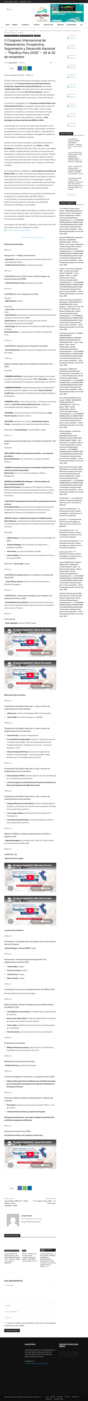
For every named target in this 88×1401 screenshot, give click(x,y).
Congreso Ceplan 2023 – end (33, 237)
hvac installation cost (66, 530)
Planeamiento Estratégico (26, 35)
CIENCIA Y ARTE (13, 31)
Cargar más (70, 195)
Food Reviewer (64, 498)
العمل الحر (62, 519)
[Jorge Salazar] (5, 63)
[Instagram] (82, 1)
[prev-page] (5, 1271)
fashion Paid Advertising (67, 509)
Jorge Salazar (13, 62)
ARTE (24, 1250)
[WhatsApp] (25, 68)
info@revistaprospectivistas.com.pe (36, 1363)
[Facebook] (79, 1)
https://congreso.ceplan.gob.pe (19, 230)
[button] (81, 24)
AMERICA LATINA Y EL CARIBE (46, 1250)
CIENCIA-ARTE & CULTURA (28, 31)
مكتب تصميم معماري (65, 552)
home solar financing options (69, 541)
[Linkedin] (29, 68)
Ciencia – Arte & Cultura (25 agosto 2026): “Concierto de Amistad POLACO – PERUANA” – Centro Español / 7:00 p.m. (30, 1257)
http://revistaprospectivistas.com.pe (31, 1219)
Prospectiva (37, 35)
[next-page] (9, 1271)
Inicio (6, 31)
